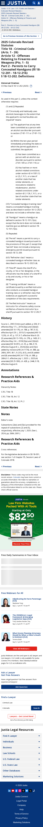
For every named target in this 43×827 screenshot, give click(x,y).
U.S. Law (10, 8)
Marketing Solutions (13, 776)
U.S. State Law (10, 764)
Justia (3, 8)
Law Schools (9, 753)
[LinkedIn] (9, 790)
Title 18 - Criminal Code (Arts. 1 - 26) (15, 16)
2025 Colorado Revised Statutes (13, 13)
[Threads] (23, 790)
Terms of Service (21, 814)
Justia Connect (21, 797)
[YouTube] (12, 790)
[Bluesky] (26, 790)
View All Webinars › (21, 648)
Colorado (16, 477)
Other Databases (11, 770)
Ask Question (21, 687)
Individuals (8, 741)
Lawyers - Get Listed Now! (21, 716)
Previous (7, 92)
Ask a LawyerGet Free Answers (10, 674)
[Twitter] (30, 790)
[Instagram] (19, 790)
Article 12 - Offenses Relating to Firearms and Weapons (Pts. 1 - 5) (18, 19)
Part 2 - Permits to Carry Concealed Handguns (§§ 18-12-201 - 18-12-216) (20, 26)
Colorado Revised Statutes (11, 11)
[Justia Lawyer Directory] (33, 790)
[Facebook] (16, 790)
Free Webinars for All (12, 593)
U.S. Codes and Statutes (25, 8)
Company (21, 805)
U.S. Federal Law (11, 759)
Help (21, 809)
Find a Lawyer (8, 697)
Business (7, 747)
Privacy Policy (22, 818)
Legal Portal (21, 801)
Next (37, 92)
